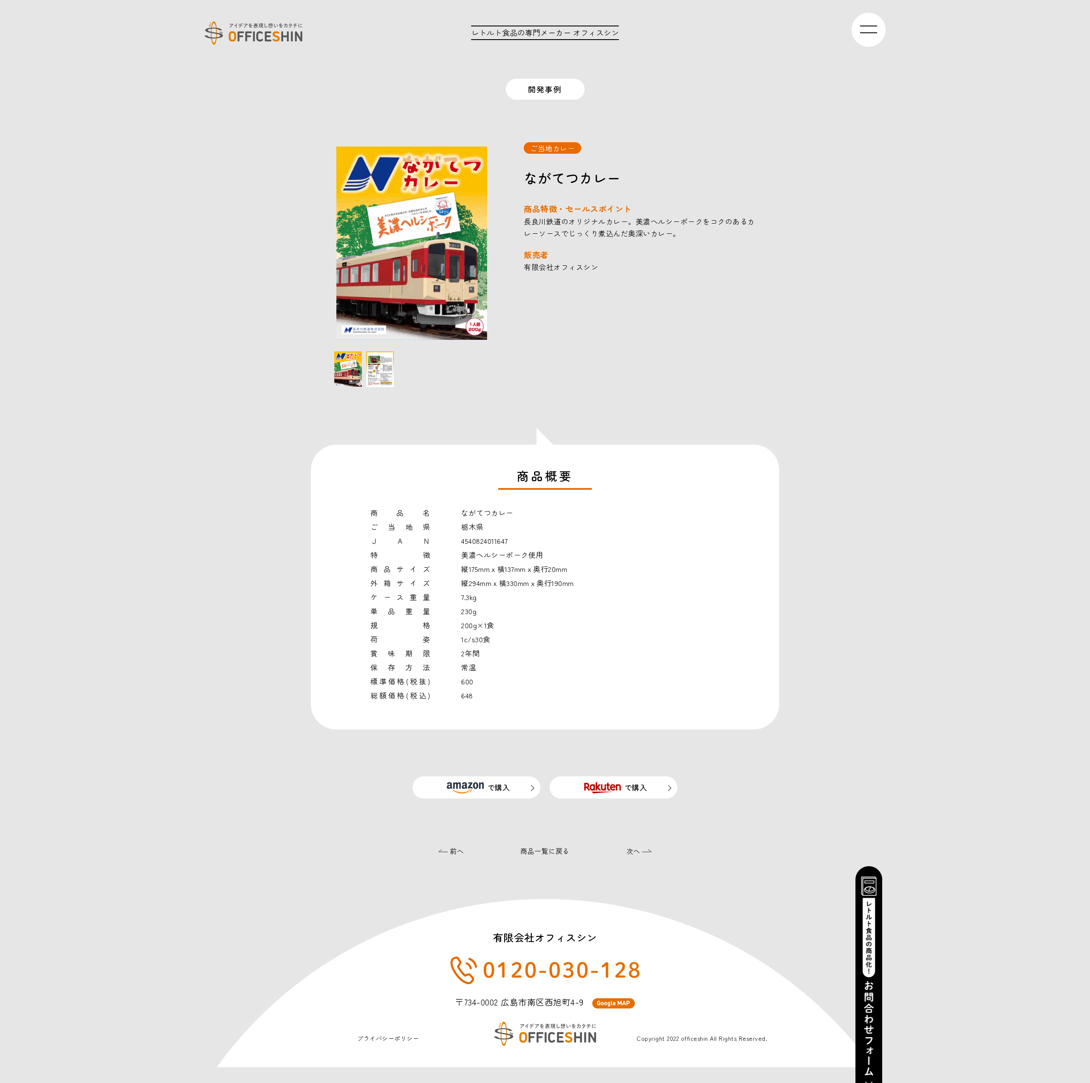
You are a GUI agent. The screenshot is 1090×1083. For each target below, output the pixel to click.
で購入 (499, 787)
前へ (456, 851)
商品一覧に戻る (545, 851)
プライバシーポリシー (388, 1038)
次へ (634, 851)
